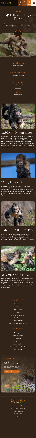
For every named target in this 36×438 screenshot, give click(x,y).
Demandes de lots (18, 335)
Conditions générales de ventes (18, 347)
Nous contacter (18, 349)
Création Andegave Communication (18, 408)
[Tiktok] (18, 367)
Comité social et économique (18, 315)
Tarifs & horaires (18, 309)
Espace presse (18, 333)
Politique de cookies (18, 411)
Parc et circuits (18, 304)
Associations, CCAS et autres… (18, 318)
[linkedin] (16, 367)
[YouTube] (10, 367)
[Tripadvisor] (13, 367)
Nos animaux (18, 307)
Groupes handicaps (18, 320)
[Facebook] (5, 367)
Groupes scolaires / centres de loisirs (18, 323)
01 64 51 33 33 (13, 371)
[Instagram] (8, 367)
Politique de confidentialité (18, 344)
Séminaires (18, 312)
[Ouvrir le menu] (33, 3)
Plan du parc (18, 338)
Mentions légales (18, 341)
